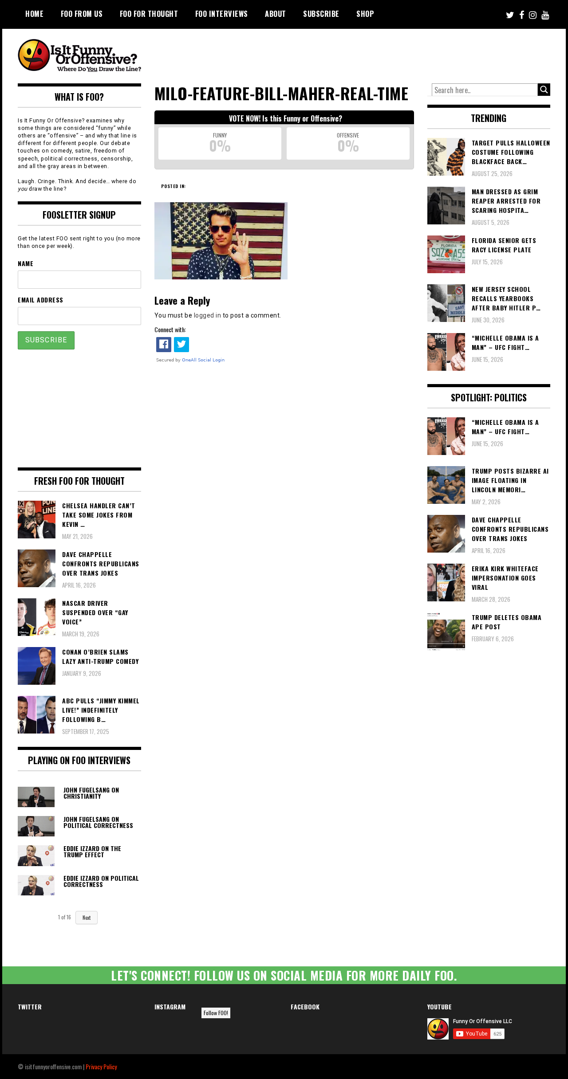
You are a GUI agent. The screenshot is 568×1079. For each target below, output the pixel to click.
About (275, 13)
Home (34, 13)
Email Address (40, 299)
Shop (365, 13)
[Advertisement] (384, 53)
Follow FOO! (216, 1012)
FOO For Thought (149, 13)
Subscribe (321, 13)
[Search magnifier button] (544, 89)
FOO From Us (82, 13)
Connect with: (170, 329)
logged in (207, 315)
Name (25, 263)
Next (87, 917)
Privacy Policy (101, 1066)
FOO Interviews (221, 13)
